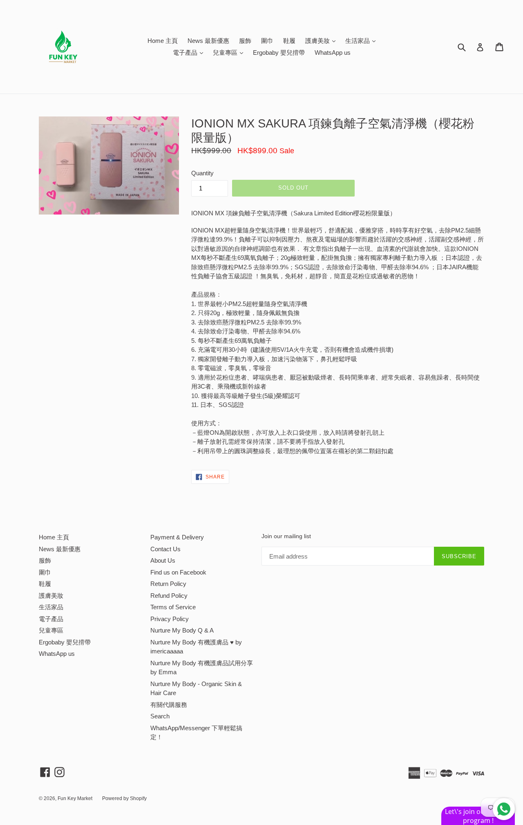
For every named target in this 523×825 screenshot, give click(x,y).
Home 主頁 (163, 40)
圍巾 (267, 40)
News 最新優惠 (208, 40)
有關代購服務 (168, 704)
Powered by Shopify (124, 798)
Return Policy (168, 583)
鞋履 (289, 40)
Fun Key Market (75, 798)
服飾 (245, 40)
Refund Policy (169, 595)
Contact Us (165, 549)
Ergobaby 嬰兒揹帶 (279, 52)
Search (160, 716)
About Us (162, 560)
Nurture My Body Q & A (182, 630)
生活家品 (362, 40)
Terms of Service (173, 607)
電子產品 (190, 52)
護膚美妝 (322, 40)
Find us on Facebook (178, 572)
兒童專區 (230, 52)
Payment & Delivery (177, 537)
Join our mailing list (286, 536)
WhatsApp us (333, 52)
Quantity (202, 173)
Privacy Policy (169, 618)
